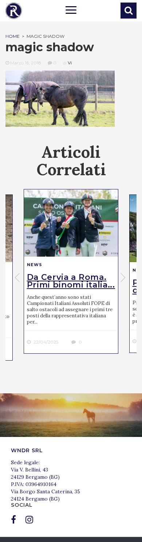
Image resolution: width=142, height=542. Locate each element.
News (34, 264)
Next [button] (123, 277)
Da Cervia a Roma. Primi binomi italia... (71, 281)
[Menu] (71, 11)
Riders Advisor (13, 11)
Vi (70, 62)
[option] (71, 271)
